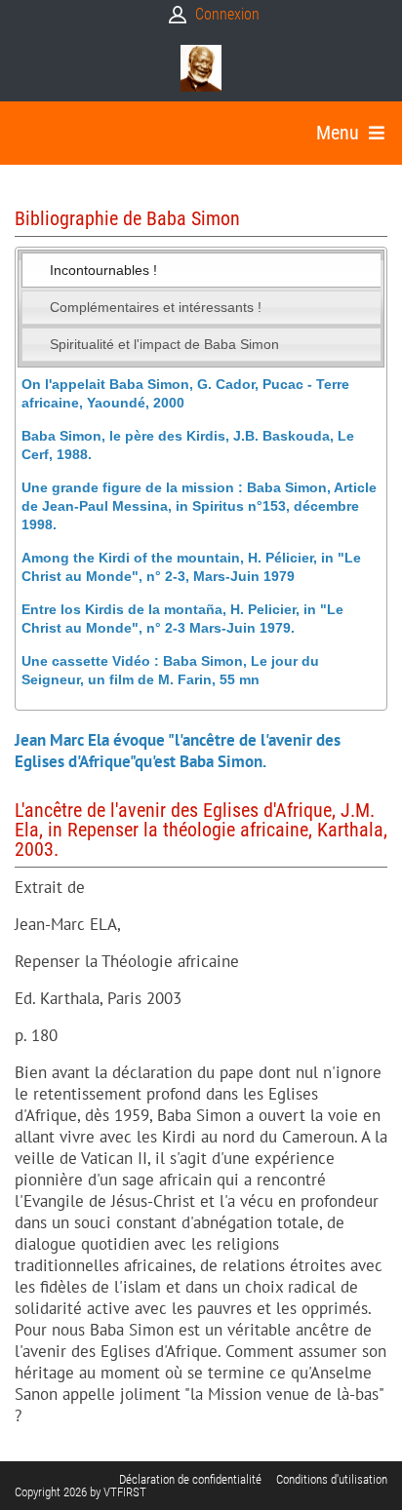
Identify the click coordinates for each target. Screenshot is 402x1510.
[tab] (201, 270)
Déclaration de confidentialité (190, 1479)
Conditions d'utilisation (331, 1479)
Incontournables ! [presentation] (103, 270)
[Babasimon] (201, 68)
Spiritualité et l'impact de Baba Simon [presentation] (164, 344)
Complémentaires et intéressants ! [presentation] (155, 307)
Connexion (227, 14)
